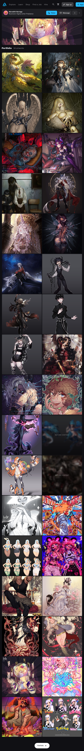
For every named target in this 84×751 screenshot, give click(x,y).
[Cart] (58, 4)
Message (66, 13)
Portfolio (40, 745)
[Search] (53, 4)
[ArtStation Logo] (4, 4)
